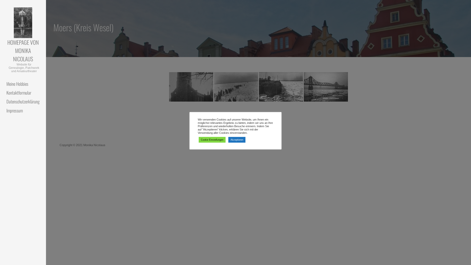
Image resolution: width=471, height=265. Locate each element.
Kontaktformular (18, 92)
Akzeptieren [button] (237, 139)
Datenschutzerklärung (23, 101)
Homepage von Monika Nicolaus (23, 50)
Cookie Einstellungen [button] (212, 139)
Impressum (14, 110)
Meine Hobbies (17, 83)
